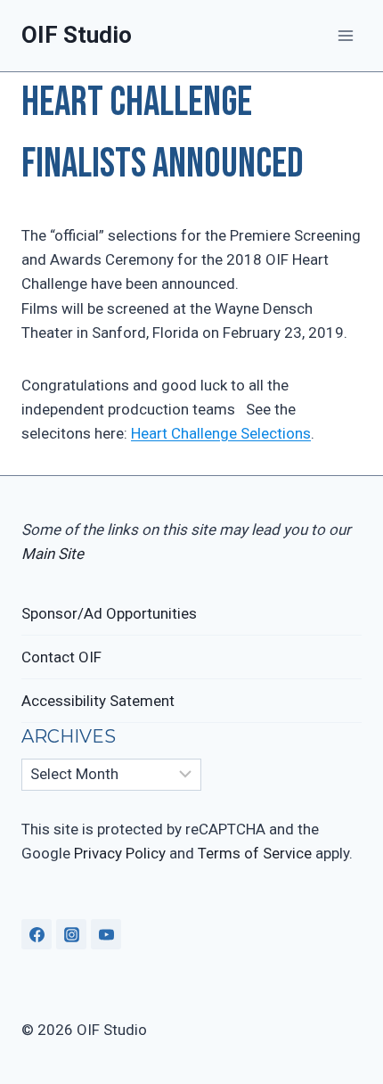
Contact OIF (61, 657)
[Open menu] (345, 35)
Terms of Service (255, 853)
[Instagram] (71, 934)
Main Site (52, 554)
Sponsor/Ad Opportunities (109, 613)
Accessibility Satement (98, 701)
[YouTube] (106, 934)
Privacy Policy (120, 853)
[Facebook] (36, 934)
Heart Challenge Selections (221, 433)
